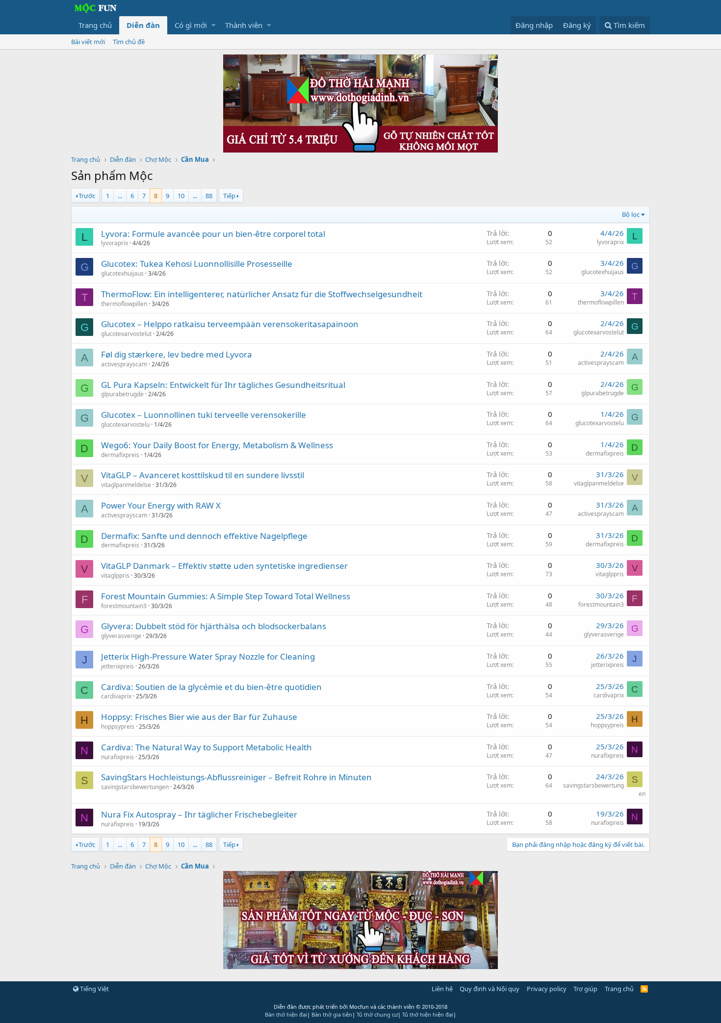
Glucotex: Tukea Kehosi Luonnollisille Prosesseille (196, 263)
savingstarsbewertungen (135, 787)
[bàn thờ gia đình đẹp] (360, 149)
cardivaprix (116, 696)
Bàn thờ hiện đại (286, 1014)
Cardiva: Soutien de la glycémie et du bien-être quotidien (211, 686)
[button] (213, 25)
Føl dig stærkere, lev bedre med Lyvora (176, 354)
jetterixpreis (117, 666)
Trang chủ (95, 25)
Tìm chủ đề (129, 41)
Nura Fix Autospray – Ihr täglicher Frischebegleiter (199, 814)
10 (181, 195)
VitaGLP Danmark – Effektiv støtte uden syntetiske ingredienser (224, 565)
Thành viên (243, 25)
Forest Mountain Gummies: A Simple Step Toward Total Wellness (225, 596)
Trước (86, 195)
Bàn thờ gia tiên (331, 1014)
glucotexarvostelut (126, 334)
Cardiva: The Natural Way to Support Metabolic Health (206, 747)
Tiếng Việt (93, 988)
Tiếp (229, 195)
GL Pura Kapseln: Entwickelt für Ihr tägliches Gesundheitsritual (223, 384)
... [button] (120, 195)
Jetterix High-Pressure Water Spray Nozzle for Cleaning (208, 656)
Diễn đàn (143, 25)
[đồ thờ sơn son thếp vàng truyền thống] (360, 966)
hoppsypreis (117, 726)
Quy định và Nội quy (489, 988)
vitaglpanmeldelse (126, 485)
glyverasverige (121, 636)
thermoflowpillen (124, 304)
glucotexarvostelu (125, 424)
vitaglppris (115, 575)
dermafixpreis (120, 455)
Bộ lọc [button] (631, 214)
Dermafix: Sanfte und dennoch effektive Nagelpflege (204, 535)
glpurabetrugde (122, 394)
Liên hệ (442, 988)
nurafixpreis (117, 757)
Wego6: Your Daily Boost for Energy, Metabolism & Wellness (217, 445)
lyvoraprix (114, 243)
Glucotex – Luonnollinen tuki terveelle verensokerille (203, 414)
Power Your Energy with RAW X (161, 505)
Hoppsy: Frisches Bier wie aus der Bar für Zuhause (199, 716)
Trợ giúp (585, 988)
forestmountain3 (124, 606)
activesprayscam (124, 364)
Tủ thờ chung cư (377, 1014)
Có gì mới (191, 25)
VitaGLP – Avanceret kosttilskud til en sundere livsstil (202, 475)
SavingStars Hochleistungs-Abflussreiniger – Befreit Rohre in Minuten (236, 777)
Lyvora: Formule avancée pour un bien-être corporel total (213, 233)
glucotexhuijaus (122, 273)
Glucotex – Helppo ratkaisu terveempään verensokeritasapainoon (230, 324)
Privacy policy (546, 988)
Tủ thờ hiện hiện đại (427, 1014)
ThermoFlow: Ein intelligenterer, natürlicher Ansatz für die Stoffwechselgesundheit (261, 294)
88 (209, 195)
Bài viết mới (88, 41)
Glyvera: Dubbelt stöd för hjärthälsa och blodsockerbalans (213, 626)
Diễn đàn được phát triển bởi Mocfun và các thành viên (360, 1006)
